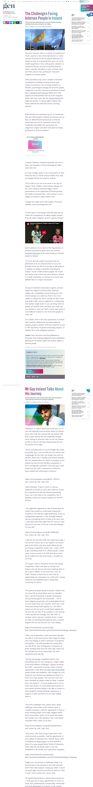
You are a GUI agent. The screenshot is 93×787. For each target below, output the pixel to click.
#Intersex (28, 376)
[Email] (4, 22)
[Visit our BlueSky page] (66, 1)
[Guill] (45, 414)
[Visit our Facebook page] (68, 1)
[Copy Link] (7, 22)
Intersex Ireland (43, 338)
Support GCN (42, 1)
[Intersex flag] (45, 39)
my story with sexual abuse (54, 670)
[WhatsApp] (15, 22)
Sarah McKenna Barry (46, 26)
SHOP (55, 1)
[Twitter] (12, 22)
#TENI (37, 376)
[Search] (88, 1)
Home (5, 1)
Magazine (14, 1)
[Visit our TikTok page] (65, 1)
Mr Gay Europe (34, 659)
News (8, 1)
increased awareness (32, 253)
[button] (91, 14)
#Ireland (33, 376)
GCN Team (46, 402)
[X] (17, 22)
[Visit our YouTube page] (70, 1)
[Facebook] (9, 22)
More (59, 1)
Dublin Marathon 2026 (27, 1)
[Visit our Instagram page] (63, 1)
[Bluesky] (20, 22)
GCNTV (19, 1)
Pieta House (41, 741)
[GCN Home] (9, 6)
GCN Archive (35, 1)
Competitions (50, 1)
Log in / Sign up (75, 1)
